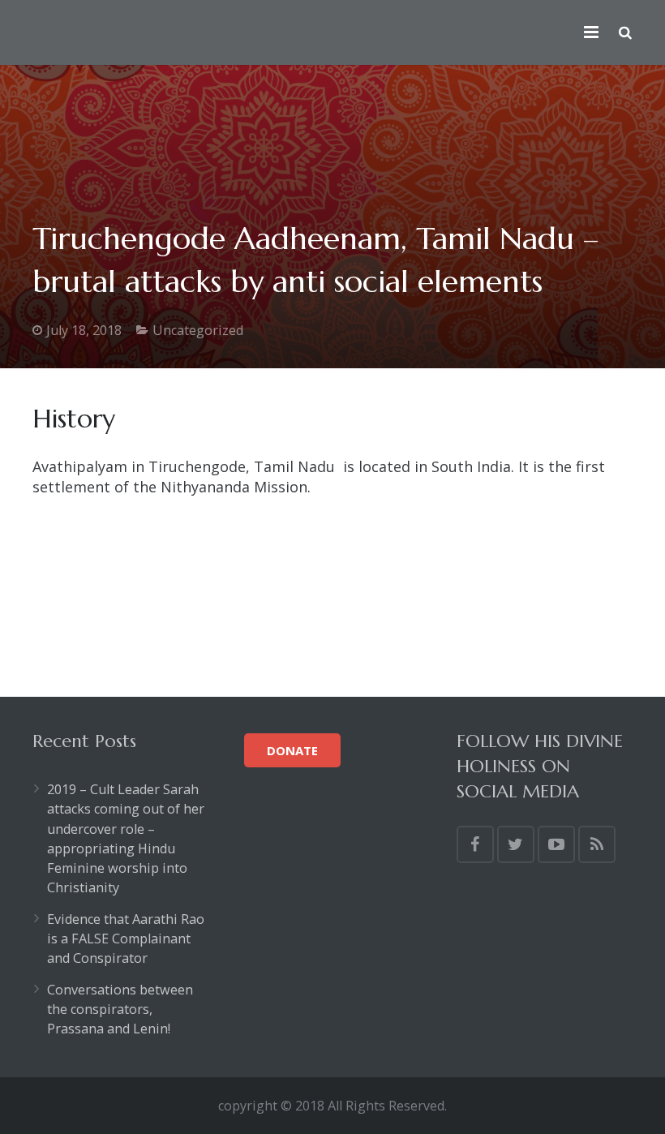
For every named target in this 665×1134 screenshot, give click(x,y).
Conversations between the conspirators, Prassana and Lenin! (120, 1009)
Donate (292, 750)
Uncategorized (197, 330)
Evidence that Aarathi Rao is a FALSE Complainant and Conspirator (125, 939)
